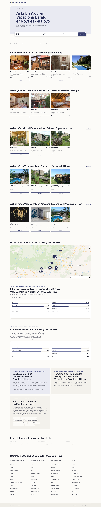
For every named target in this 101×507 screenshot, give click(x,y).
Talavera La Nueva (75, 479)
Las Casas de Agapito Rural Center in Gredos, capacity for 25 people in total (45, 148)
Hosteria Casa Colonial (14, 148)
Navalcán (32, 467)
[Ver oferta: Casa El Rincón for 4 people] (19, 62)
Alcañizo (73, 464)
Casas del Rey (75, 494)
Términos (78, 505)
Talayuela (12, 464)
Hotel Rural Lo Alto (54, 110)
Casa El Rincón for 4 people (15, 73)
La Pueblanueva (75, 473)
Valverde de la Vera (55, 488)
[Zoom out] (89, 248)
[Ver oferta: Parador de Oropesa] (81, 62)
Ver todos (88, 53)
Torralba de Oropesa (14, 470)
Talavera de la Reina (55, 479)
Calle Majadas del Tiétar (56, 460)
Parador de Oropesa (75, 73)
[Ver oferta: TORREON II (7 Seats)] (40, 100)
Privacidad (74, 505)
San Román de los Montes (77, 476)
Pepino (52, 476)
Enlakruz (32, 224)
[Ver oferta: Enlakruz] (40, 214)
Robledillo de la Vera (14, 488)
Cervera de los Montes (35, 473)
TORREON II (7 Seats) (35, 110)
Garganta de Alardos (76, 482)
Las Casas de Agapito (55, 224)
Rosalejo (73, 460)
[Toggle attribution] (89, 277)
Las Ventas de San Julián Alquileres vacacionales (38, 461)
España (20, 8)
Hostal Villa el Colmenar (14, 224)
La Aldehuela (53, 491)
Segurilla (11, 479)
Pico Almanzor (75, 485)
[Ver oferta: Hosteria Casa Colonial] (19, 138)
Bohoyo (32, 494)
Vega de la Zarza (75, 488)
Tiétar (32, 464)
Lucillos (11, 476)
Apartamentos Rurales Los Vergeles (37, 73)
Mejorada (32, 476)
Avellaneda (74, 491)
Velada (32, 470)
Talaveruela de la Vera (35, 488)
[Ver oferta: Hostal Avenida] (60, 62)
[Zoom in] (89, 247)
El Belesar (12, 494)
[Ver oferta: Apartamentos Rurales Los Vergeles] (40, 62)
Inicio (17, 8)
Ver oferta (20, 80)
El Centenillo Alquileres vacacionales (17, 460)
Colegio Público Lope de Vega (16, 482)
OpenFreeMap (72, 277)
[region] (50, 261)
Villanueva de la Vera (35, 491)
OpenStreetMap (86, 277)
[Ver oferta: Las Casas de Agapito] (60, 214)
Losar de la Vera (34, 485)
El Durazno (33, 482)
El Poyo (52, 482)
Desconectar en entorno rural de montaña (18, 110)
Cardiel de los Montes (55, 470)
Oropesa (53, 467)
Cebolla (11, 473)
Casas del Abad (54, 494)
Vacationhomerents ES (19, 2)
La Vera (11, 485)
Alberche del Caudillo (55, 464)
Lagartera (12, 467)
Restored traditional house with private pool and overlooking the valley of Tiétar (66, 186)
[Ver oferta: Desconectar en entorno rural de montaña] (19, 100)
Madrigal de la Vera (55, 485)
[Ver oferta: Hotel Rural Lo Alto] (60, 100)
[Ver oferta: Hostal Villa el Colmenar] (19, 214)
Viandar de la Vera (13, 491)
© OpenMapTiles (77, 277)
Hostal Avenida (54, 73)
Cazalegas (74, 470)
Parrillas (73, 467)
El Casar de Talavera (55, 473)
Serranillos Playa (34, 479)
